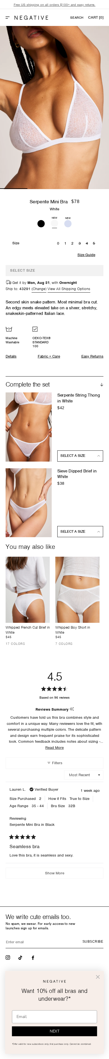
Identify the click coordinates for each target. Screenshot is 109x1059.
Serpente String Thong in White (78, 398)
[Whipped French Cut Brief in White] (28, 590)
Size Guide (86, 254)
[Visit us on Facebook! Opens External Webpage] (33, 957)
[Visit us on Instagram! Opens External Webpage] (8, 957)
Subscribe (92, 942)
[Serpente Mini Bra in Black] (41, 222)
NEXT (54, 1031)
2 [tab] (41, 188)
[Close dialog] (98, 977)
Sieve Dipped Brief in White (76, 474)
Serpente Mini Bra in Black (32, 824)
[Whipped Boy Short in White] (77, 590)
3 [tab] (68, 188)
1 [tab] (13, 188)
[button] (10, 18)
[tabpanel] (54, 107)
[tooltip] (72, 709)
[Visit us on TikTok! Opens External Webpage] (20, 957)
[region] (54, 5)
